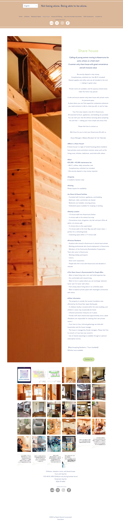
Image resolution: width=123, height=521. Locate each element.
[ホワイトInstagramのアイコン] (62, 23)
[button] (24, 375)
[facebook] (68, 23)
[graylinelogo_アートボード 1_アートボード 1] (52, 490)
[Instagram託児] (57, 23)
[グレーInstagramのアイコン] (63, 490)
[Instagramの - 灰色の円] (58, 490)
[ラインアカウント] (51, 23)
